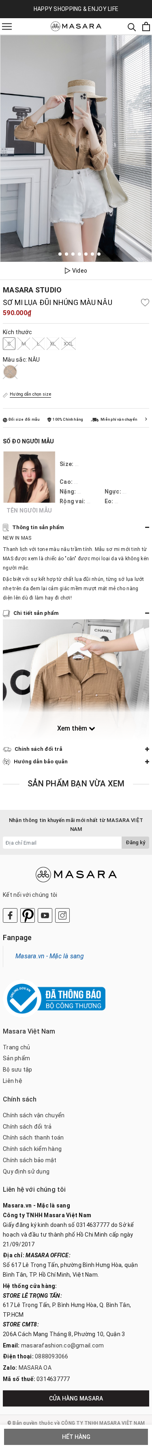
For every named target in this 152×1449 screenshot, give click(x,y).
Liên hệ (12, 1081)
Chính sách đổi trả (27, 1126)
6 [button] (86, 254)
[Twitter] (27, 915)
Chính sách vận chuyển (33, 1115)
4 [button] (73, 254)
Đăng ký (135, 842)
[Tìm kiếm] (132, 26)
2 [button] (60, 254)
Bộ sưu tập (17, 1069)
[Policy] (146, 419)
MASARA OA (35, 1367)
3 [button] (66, 254)
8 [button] (99, 254)
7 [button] (92, 254)
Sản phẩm (16, 1058)
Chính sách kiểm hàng (32, 1149)
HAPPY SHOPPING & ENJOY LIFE (76, 9)
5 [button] (79, 254)
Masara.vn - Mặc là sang (49, 956)
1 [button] (53, 254)
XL (53, 344)
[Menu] (7, 26)
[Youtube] (45, 915)
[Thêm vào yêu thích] (145, 302)
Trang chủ (16, 1047)
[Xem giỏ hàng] (146, 26)
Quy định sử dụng (26, 1171)
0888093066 (52, 1356)
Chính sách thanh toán (33, 1137)
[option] (76, 148)
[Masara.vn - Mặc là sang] (76, 26)
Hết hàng (76, 1437)
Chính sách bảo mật (30, 1160)
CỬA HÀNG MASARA (76, 1398)
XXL (68, 344)
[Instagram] (62, 915)
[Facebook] (10, 915)
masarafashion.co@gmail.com (62, 1345)
